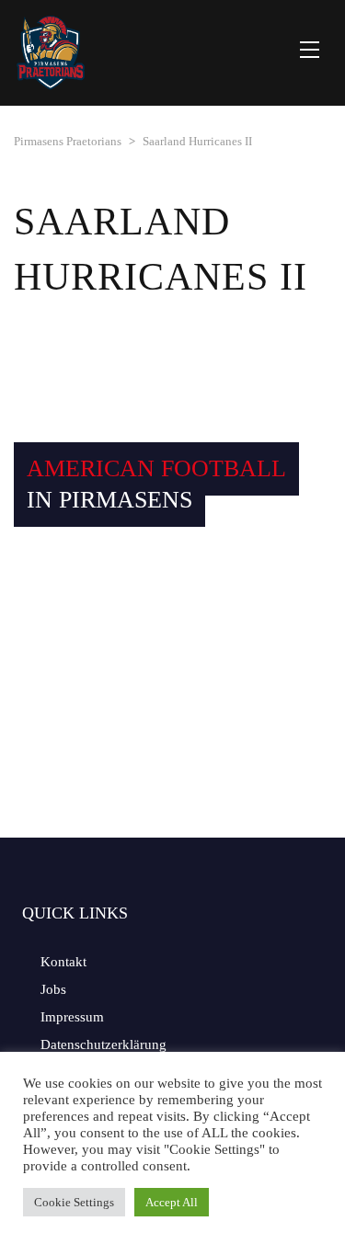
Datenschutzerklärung (103, 1044)
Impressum (72, 1017)
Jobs (53, 989)
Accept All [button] (171, 1202)
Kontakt (63, 961)
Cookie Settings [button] (74, 1202)
